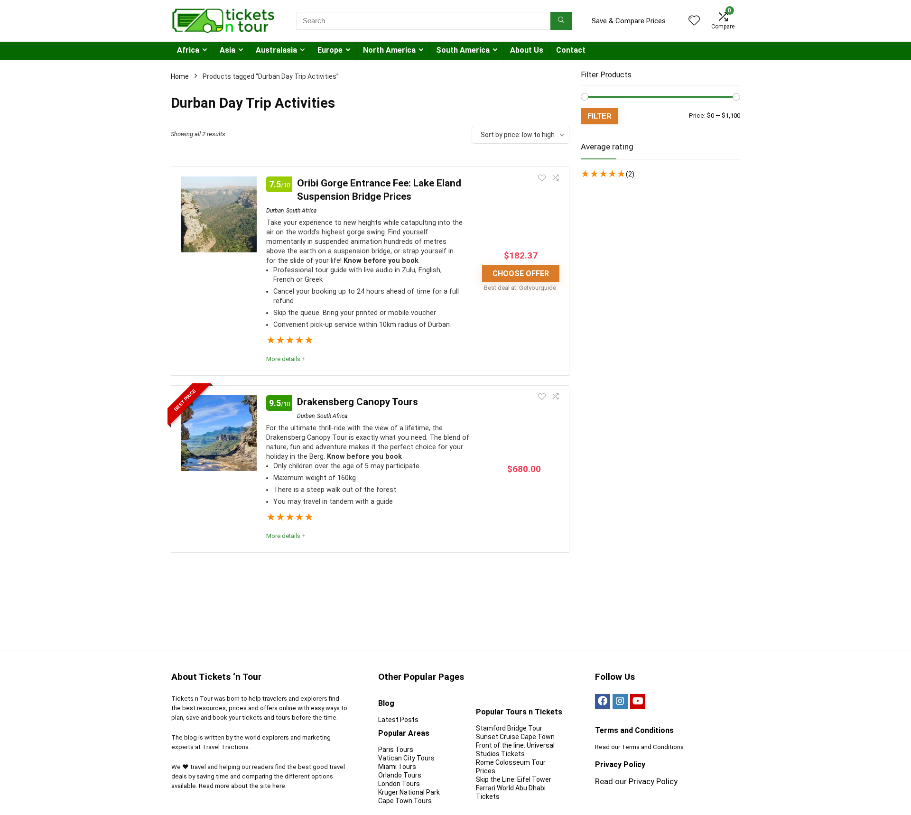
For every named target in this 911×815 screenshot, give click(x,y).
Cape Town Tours (405, 801)
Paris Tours (395, 749)
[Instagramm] (620, 701)
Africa (188, 50)
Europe (330, 50)
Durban (275, 210)
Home (180, 76)
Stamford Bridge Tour (509, 728)
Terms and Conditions (653, 746)
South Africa (301, 210)
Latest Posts (398, 719)
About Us (526, 50)
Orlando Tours (399, 775)
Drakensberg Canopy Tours (357, 402)
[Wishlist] (694, 21)
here (278, 785)
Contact (571, 50)
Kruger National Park (409, 792)
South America (463, 50)
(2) (630, 174)
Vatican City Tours (406, 758)
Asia (227, 50)
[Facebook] (602, 701)
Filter (599, 116)
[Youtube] (637, 701)
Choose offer (521, 273)
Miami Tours (397, 766)
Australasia (276, 50)
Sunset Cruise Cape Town (515, 737)
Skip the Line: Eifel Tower (513, 779)
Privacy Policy (653, 781)
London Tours (399, 783)
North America (389, 50)
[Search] (561, 21)
